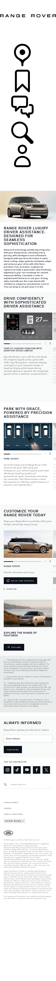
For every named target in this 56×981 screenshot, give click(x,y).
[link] (28, 31)
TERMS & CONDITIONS (13, 814)
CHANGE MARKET (11, 802)
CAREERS (7, 808)
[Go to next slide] (50, 343)
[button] (28, 1)
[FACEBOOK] (36, 770)
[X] (46, 770)
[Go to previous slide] (45, 343)
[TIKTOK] (17, 770)
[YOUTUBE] (27, 770)
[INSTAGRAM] (7, 770)
